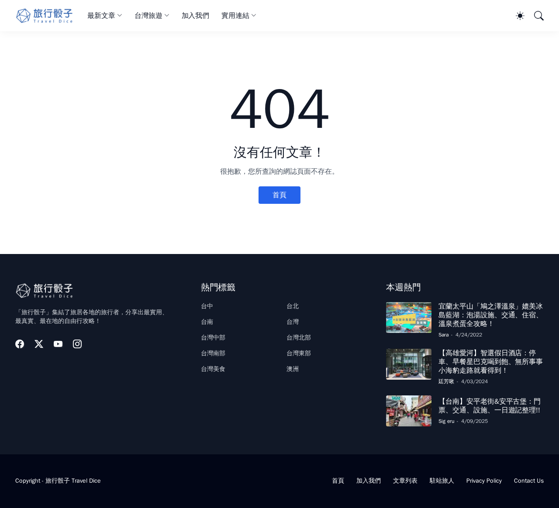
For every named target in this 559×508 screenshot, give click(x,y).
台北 (292, 306)
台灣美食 (213, 369)
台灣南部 (213, 353)
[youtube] (58, 344)
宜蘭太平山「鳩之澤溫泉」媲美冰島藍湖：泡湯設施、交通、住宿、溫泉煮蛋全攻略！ (490, 315)
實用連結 (235, 15)
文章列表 (405, 480)
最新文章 (101, 15)
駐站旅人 (442, 480)
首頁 (279, 195)
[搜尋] (535, 15)
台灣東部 (298, 353)
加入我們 (196, 15)
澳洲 (292, 369)
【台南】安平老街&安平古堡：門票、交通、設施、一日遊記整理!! (489, 406)
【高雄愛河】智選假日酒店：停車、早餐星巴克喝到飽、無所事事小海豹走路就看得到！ (490, 362)
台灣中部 (213, 337)
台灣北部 (298, 337)
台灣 (292, 322)
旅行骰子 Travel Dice (73, 480)
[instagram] (77, 344)
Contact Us (529, 480)
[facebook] (19, 344)
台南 (207, 322)
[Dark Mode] (515, 15)
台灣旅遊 (148, 15)
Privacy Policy (484, 480)
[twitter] (39, 344)
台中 (207, 306)
